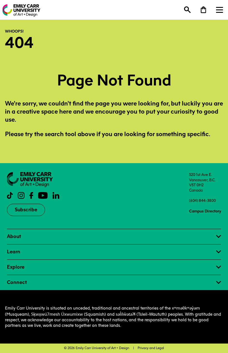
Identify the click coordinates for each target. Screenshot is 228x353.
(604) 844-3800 (202, 200)
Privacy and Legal (151, 348)
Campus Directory (205, 211)
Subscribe (26, 210)
